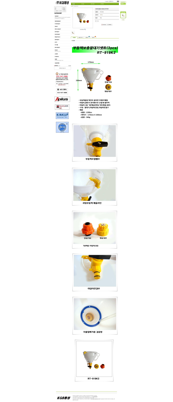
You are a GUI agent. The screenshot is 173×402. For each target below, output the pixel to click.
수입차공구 (56, 16)
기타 (59, 51)
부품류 (56, 59)
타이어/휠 (56, 44)
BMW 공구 (56, 17)
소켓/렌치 (56, 53)
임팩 (55, 51)
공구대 (56, 42)
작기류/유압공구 (57, 23)
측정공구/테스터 (57, 36)
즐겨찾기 (122, 3)
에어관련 (59, 60)
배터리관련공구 (57, 47)
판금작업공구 (57, 39)
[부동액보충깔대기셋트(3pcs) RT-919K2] (123, 16)
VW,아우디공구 (64, 17)
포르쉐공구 (68, 17)
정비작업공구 (57, 31)
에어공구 (56, 50)
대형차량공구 (57, 18)
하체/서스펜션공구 (58, 29)
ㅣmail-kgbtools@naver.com (95, 398)
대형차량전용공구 (58, 21)
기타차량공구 (62, 18)
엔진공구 (56, 26)
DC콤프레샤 (57, 56)
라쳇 (57, 51)
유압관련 (56, 60)
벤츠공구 (59, 17)
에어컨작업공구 (57, 34)
